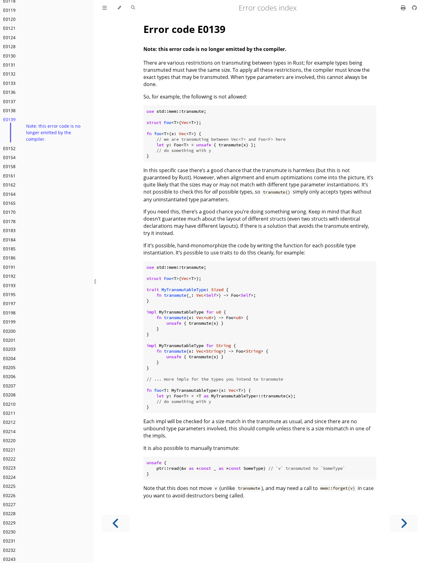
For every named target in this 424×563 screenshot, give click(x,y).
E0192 (9, 276)
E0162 (9, 185)
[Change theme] (119, 8)
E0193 (9, 285)
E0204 (9, 358)
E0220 (9, 440)
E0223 (9, 468)
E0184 (9, 240)
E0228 (9, 513)
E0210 (9, 404)
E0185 (9, 249)
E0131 (9, 65)
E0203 (9, 349)
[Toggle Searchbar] (133, 8)
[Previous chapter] (116, 523)
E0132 (9, 74)
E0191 (9, 267)
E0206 (9, 376)
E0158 (9, 166)
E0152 (9, 148)
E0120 (9, 19)
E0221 (9, 450)
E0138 (9, 110)
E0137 (9, 101)
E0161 (9, 176)
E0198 (9, 313)
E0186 (9, 258)
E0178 (9, 221)
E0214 (9, 431)
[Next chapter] (404, 523)
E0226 (9, 495)
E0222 (9, 459)
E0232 (9, 550)
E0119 (9, 10)
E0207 (9, 386)
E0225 (9, 486)
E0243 (9, 559)
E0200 (9, 331)
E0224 (9, 477)
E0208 (9, 395)
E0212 (9, 422)
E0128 (9, 46)
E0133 (9, 83)
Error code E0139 (184, 29)
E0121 (9, 28)
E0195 (9, 294)
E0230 (9, 532)
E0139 (9, 119)
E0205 (9, 367)
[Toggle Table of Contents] (104, 8)
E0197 (9, 303)
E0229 (9, 523)
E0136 (9, 92)
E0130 (9, 56)
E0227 (9, 504)
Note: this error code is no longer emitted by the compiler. (53, 132)
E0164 (9, 194)
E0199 (9, 322)
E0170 (9, 212)
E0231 (9, 541)
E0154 (9, 157)
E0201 (9, 340)
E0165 (9, 203)
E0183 (9, 230)
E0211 (9, 413)
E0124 (9, 37)
